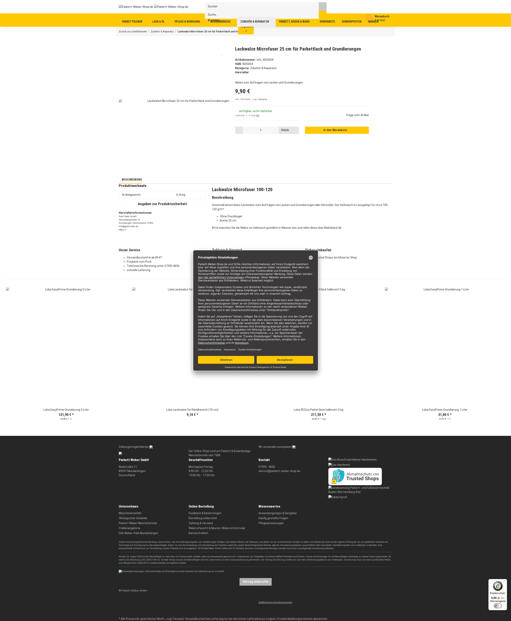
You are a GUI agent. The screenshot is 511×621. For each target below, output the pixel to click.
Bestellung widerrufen (203, 518)
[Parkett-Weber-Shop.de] (150, 6)
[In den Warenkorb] (121, 43)
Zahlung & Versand (201, 523)
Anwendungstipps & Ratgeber (277, 513)
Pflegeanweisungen (271, 523)
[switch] (498, 605)
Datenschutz (271, 602)
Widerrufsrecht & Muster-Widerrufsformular (217, 528)
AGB (261, 602)
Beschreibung (131, 179)
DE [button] (257, 115)
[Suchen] (323, 6)
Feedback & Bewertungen (205, 513)
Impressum (285, 602)
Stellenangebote (129, 528)
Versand (262, 99)
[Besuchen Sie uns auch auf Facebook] (121, 601)
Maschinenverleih (130, 513)
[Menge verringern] (239, 130)
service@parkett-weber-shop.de (279, 471)
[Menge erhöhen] (295, 130)
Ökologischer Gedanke (133, 518)
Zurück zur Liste (127, 31)
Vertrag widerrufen (255, 581)
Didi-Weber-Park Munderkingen (138, 533)
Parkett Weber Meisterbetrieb (138, 523)
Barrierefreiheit (198, 533)
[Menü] (504, 581)
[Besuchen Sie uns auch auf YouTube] (121, 607)
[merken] (222, 54)
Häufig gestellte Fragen (273, 518)
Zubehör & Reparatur (263, 68)
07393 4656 (171, 265)
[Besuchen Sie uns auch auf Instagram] (121, 613)
